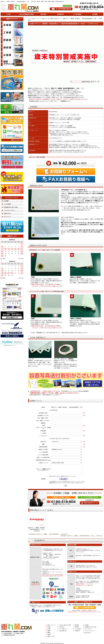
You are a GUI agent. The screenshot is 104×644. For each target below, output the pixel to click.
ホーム (29, 18)
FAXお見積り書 (62, 630)
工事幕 (48, 628)
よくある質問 (78, 628)
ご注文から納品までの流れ (65, 625)
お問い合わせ (88, 632)
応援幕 (48, 634)
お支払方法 (61, 627)
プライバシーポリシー (89, 630)
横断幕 (48, 632)
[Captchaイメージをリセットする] (69, 479)
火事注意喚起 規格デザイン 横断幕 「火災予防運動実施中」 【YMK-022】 (48, 534)
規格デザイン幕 (45, 18)
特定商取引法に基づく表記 (90, 627)
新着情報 (77, 625)
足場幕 (48, 627)
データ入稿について (63, 628)
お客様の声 (77, 630)
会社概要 (87, 625)
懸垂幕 (48, 630)
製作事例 (77, 627)
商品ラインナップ (36, 18)
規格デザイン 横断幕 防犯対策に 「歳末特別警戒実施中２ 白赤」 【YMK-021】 (37, 529)
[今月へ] (21, 258)
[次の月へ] (22, 239)
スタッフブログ (88, 628)
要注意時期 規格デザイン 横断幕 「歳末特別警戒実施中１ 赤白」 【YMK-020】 (81, 535)
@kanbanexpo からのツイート (10, 345)
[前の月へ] (1, 239)
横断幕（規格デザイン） (56, 18)
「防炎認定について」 (66, 101)
